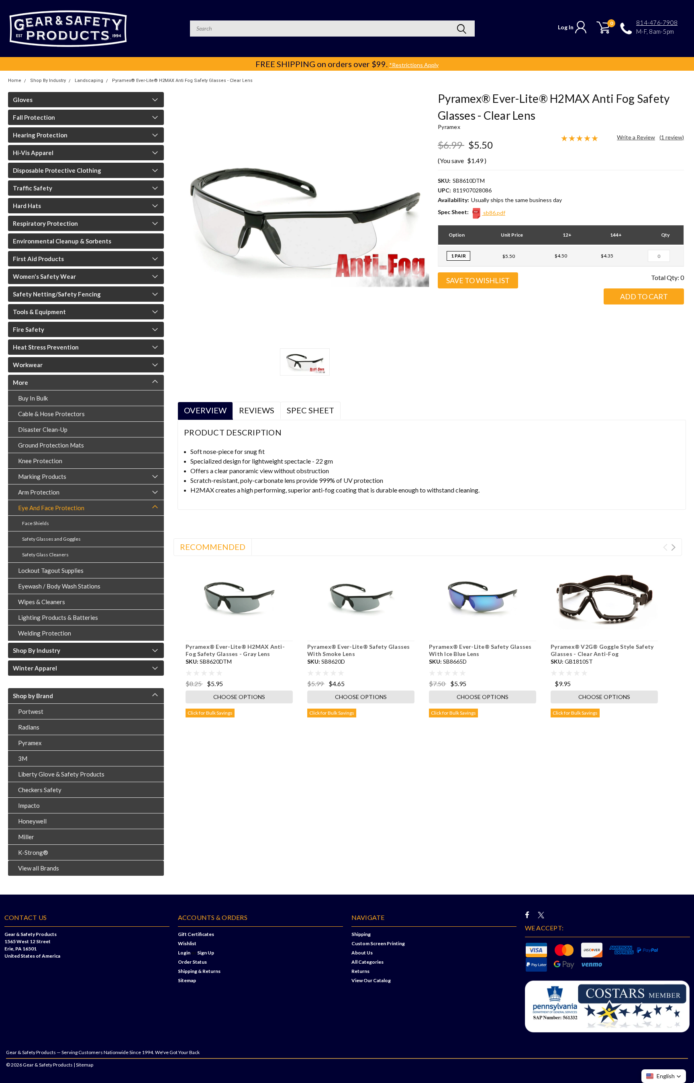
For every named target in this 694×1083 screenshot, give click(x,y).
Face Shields (35, 523)
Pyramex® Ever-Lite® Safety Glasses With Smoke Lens (358, 650)
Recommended (212, 547)
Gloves (23, 99)
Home (14, 80)
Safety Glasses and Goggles (51, 539)
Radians (28, 727)
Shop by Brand (33, 695)
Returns (360, 971)
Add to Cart (644, 296)
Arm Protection (38, 492)
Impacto (29, 805)
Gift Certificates (196, 934)
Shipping (361, 934)
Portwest (30, 711)
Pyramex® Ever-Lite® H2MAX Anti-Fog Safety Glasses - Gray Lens (235, 650)
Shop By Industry (48, 80)
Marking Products (42, 476)
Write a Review (636, 137)
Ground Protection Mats (51, 445)
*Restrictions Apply (414, 64)
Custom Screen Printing (378, 943)
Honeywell (32, 821)
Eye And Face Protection (51, 507)
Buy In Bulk (33, 398)
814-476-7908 (657, 22)
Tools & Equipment (39, 311)
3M (22, 758)
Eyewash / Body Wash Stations (59, 586)
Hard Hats (27, 205)
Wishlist (187, 943)
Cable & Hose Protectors (51, 413)
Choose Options (239, 696)
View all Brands (38, 868)
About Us (362, 953)
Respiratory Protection (45, 223)
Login (184, 953)
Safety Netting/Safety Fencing (57, 294)
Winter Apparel (35, 668)
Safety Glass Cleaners (45, 555)
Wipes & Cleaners (41, 601)
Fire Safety (28, 329)
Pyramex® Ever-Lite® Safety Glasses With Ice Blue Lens (480, 650)
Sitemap (187, 980)
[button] (663, 1076)
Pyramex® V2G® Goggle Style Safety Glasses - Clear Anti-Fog (602, 650)
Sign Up (205, 953)
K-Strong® (33, 852)
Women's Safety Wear (44, 276)
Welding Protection (44, 633)
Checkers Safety (39, 789)
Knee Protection (40, 460)
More (20, 382)
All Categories (367, 962)
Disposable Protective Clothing (57, 170)
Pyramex (30, 742)
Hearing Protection (40, 135)
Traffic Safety (32, 188)
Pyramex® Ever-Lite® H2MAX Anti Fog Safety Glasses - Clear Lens (182, 80)
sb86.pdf (493, 212)
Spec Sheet (310, 410)
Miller (26, 836)
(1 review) (671, 137)
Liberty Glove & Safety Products (61, 774)
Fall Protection (34, 117)
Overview (205, 410)
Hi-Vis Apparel (33, 152)
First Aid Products (38, 258)
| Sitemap (83, 1065)
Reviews (256, 410)
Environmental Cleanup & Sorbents (62, 241)
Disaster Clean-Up (42, 429)
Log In (566, 27)
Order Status (192, 962)
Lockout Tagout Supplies (51, 570)
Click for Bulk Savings (210, 713)
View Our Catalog (371, 980)
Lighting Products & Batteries (58, 617)
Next (673, 547)
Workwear (28, 364)
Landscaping (89, 80)
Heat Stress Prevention (46, 347)
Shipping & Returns (199, 971)
